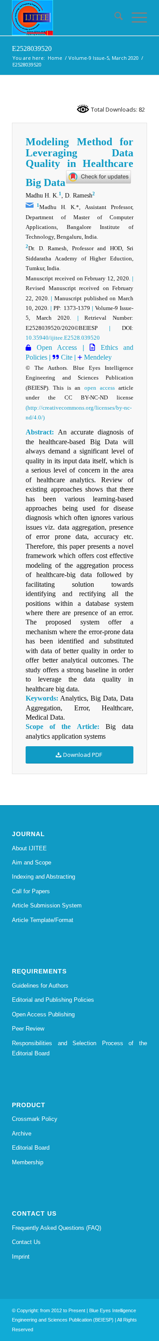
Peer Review (28, 1028)
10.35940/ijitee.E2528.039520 (63, 337)
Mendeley (97, 357)
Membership (27, 1162)
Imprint (21, 1256)
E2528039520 (32, 48)
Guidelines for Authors (40, 985)
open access (99, 387)
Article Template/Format (42, 920)
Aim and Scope (31, 862)
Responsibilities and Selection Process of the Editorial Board (79, 1048)
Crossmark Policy (34, 1119)
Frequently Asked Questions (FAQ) (56, 1228)
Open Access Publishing (43, 1014)
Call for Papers (31, 891)
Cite (66, 357)
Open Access (54, 347)
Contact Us (26, 1242)
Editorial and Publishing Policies (53, 999)
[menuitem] (114, 17)
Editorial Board (30, 1147)
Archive (21, 1133)
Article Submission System (47, 905)
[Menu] (135, 17)
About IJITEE (29, 848)
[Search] (114, 17)
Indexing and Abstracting (43, 876)
